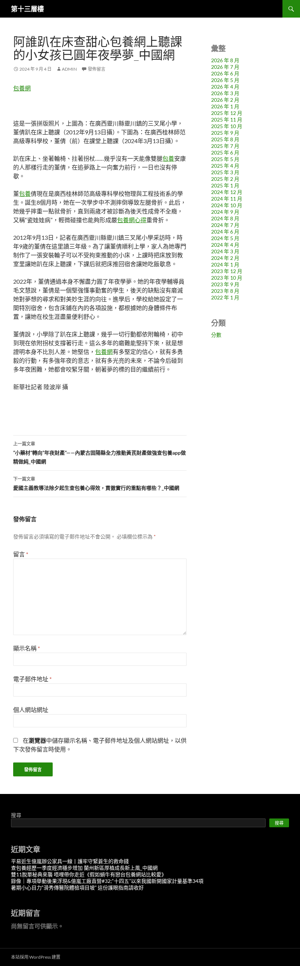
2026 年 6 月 (225, 73)
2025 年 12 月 (226, 113)
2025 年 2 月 (225, 179)
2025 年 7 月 (225, 146)
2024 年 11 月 (226, 198)
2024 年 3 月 (225, 251)
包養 (168, 158)
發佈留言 (96, 69)
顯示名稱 (26, 648)
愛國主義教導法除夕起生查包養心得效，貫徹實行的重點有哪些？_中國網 (96, 483)
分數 (216, 335)
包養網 (22, 88)
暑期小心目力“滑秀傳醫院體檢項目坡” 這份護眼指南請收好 (77, 887)
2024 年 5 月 (225, 238)
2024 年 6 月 (225, 231)
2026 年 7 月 (225, 67)
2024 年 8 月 (225, 218)
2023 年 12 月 (226, 271)
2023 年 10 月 (226, 278)
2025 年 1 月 (225, 185)
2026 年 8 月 (225, 60)
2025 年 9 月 (225, 133)
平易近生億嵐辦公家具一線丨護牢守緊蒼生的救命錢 (70, 861)
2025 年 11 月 (226, 119)
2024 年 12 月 (226, 192)
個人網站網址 (30, 709)
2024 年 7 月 (225, 225)
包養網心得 (131, 219)
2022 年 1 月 (225, 297)
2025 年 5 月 (225, 159)
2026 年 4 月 (225, 86)
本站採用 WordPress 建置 (35, 957)
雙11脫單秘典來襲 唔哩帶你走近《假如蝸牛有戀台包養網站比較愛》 (88, 874)
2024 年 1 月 (225, 264)
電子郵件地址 (32, 678)
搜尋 (16, 815)
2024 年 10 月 (226, 205)
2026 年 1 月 (225, 106)
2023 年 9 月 (225, 284)
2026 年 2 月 (225, 100)
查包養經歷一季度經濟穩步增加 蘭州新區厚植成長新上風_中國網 (84, 868)
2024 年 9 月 (225, 212)
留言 (20, 554)
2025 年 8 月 (225, 139)
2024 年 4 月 (225, 245)
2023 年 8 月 (225, 291)
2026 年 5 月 (225, 80)
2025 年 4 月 (225, 166)
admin (69, 69)
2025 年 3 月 (225, 172)
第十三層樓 (27, 9)
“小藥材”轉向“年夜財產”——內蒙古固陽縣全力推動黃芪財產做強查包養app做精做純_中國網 (99, 453)
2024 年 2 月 (225, 258)
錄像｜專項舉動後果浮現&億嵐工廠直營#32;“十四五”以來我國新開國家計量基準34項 (107, 881)
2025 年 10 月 (226, 126)
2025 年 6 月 (225, 152)
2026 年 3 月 (225, 93)
